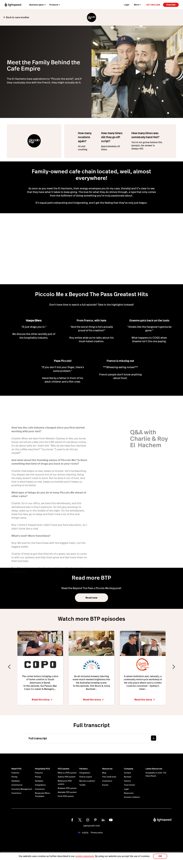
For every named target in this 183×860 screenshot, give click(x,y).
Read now (91, 597)
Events (105, 785)
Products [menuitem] (53, 4)
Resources (107, 768)
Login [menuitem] (126, 4)
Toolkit (82, 785)
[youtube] (110, 819)
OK (160, 856)
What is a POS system (67, 773)
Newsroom (129, 793)
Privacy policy (97, 832)
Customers (16, 793)
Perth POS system (66, 796)
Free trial (171, 4)
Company (128, 768)
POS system (63, 768)
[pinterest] (95, 819)
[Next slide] (174, 667)
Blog (104, 773)
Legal (126, 789)
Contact (127, 773)
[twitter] (79, 819)
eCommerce (16, 785)
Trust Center (129, 785)
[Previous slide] (9, 667)
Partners (83, 768)
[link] (153, 4)
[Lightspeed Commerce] (12, 5)
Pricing (14, 777)
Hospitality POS (42, 768)
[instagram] (87, 819)
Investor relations (132, 797)
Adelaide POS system (67, 792)
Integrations (40, 785)
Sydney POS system (66, 777)
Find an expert (85, 777)
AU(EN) (85, 833)
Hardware (15, 781)
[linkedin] (103, 819)
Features (15, 773)
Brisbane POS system (67, 788)
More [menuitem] (136, 4)
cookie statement (84, 856)
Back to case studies (17, 17)
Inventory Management (21, 789)
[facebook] (72, 819)
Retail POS (16, 768)
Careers (127, 781)
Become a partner (87, 781)
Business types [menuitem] (36, 4)
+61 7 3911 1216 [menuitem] (153, 4)
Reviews (127, 777)
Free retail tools (109, 777)
